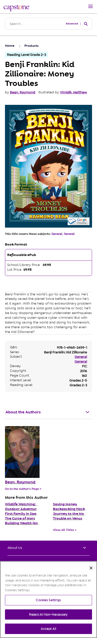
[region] (48, 599)
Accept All (48, 629)
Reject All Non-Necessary (48, 614)
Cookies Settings (48, 600)
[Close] (91, 568)
